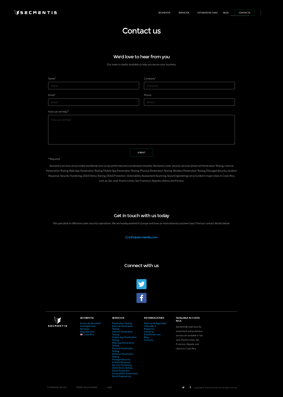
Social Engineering (121, 376)
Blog (226, 12)
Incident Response (121, 362)
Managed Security (121, 359)
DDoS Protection (121, 370)
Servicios (184, 12)
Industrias (149, 331)
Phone (147, 94)
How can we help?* (58, 111)
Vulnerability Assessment (125, 373)
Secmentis (164, 12)
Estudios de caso (207, 12)
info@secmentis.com (143, 237)
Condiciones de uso (57, 387)
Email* (51, 94)
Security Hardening (122, 365)
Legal (109, 387)
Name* (52, 78)
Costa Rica (88, 334)
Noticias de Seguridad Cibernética (155, 324)
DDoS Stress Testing (122, 367)
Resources (149, 328)
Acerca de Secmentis (90, 323)
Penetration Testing (122, 323)
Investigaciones (88, 326)
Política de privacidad (86, 387)
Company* (150, 78)
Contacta (244, 12)
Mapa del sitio (87, 331)
